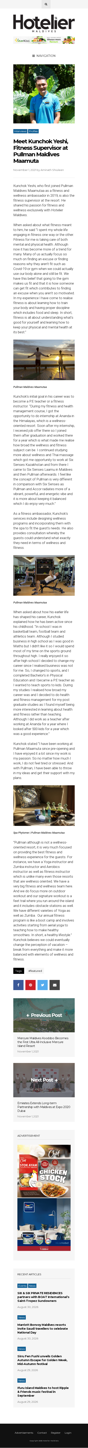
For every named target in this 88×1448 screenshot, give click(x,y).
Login (68, 1432)
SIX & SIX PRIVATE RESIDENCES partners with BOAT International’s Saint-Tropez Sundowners (43, 1297)
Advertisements (24, 1432)
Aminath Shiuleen (52, 170)
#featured (35, 970)
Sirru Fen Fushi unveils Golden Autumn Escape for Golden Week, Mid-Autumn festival (42, 1360)
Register (56, 1432)
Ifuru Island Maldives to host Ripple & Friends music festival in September (43, 1391)
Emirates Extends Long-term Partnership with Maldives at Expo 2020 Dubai (43, 1107)
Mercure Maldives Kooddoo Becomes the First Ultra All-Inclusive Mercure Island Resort (42, 1042)
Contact (42, 1432)
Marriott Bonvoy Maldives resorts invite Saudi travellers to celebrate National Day (42, 1328)
